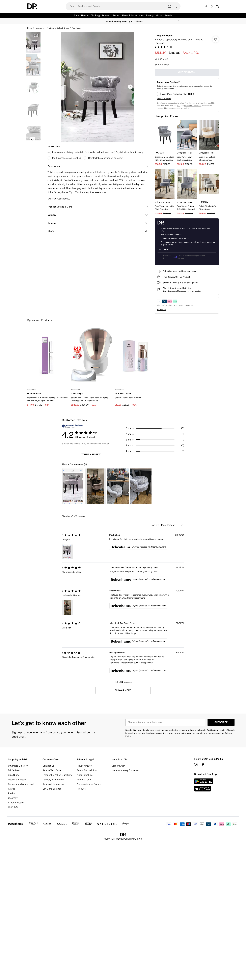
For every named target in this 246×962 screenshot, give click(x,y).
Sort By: (155, 525)
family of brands (227, 730)
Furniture (50, 28)
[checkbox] (186, 94)
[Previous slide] (67, 21)
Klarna (11, 788)
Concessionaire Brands (89, 784)
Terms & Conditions (87, 770)
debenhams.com (158, 547)
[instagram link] (195, 764)
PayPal (11, 793)
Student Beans (16, 802)
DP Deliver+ (14, 770)
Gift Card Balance (52, 788)
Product (81, 788)
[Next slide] (179, 21)
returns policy (195, 291)
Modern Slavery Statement (125, 770)
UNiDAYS (13, 807)
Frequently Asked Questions (57, 775)
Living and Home (163, 35)
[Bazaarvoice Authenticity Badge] (72, 426)
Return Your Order (52, 770)
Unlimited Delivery (18, 765)
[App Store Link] (203, 785)
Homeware (39, 28)
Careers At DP (118, 765)
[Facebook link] (203, 764)
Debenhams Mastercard (21, 784)
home (29, 28)
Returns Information (53, 784)
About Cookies (84, 775)
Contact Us (48, 765)
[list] (97, 87)
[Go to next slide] (130, 87)
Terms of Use (84, 779)
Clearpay (13, 798)
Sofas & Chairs (63, 28)
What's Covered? (164, 99)
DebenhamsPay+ (17, 779)
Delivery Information (53, 779)
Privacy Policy (84, 765)
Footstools (76, 28)
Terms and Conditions (192, 106)
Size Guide (14, 775)
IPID (178, 106)
